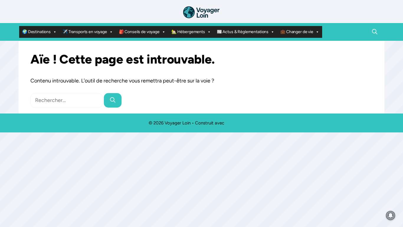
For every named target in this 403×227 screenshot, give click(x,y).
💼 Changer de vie (296, 31)
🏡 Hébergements (188, 31)
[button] (375, 32)
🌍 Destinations (36, 31)
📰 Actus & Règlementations (243, 31)
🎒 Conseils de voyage (139, 31)
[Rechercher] (113, 100)
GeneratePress (239, 123)
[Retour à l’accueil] (201, 12)
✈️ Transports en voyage (85, 31)
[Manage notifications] (390, 215)
